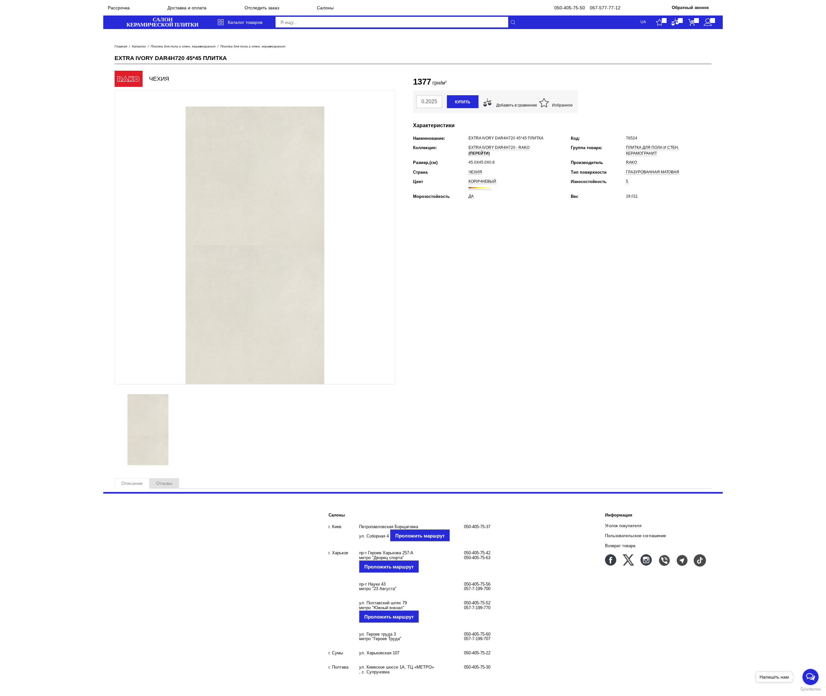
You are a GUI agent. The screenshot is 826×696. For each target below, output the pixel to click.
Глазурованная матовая (652, 172)
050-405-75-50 (569, 7)
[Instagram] (646, 560)
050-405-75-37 (477, 526)
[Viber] (664, 560)
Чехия (475, 172)
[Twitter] (628, 560)
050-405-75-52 (477, 602)
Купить (462, 102)
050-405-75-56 (477, 584)
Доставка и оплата (186, 7)
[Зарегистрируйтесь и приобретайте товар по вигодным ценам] (707, 22)
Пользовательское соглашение (635, 535)
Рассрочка (119, 7)
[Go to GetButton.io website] (810, 689)
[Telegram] (681, 560)
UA (643, 22)
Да (471, 196)
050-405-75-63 (477, 557)
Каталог (139, 46)
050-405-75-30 (477, 667)
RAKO (631, 162)
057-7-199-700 (477, 588)
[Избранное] (659, 22)
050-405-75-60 (477, 634)
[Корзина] (691, 22)
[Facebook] (610, 560)
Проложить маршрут (420, 535)
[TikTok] (699, 560)
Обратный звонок (690, 7)
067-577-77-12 (605, 7)
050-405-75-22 (477, 652)
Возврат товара (620, 545)
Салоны (325, 7)
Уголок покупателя (623, 525)
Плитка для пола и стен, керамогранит (183, 46)
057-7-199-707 (477, 638)
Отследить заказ (262, 7)
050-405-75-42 (477, 552)
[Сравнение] (675, 22)
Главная (121, 46)
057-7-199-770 (477, 607)
